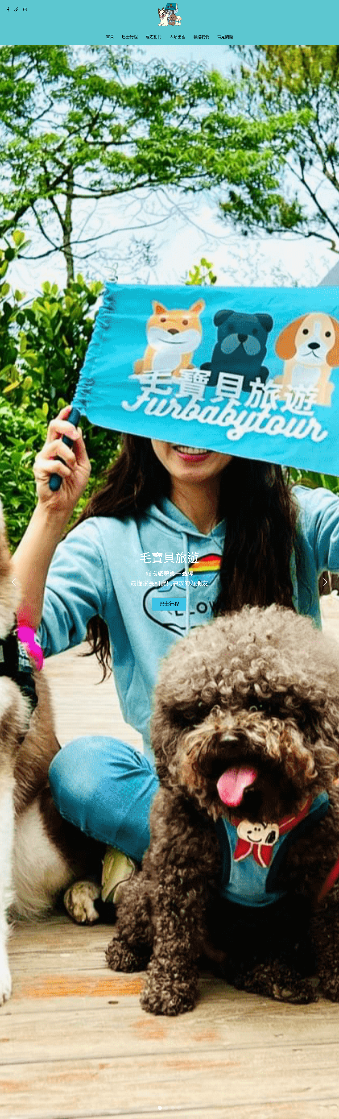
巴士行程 (169, 604)
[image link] (169, 14)
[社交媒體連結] (8, 9)
